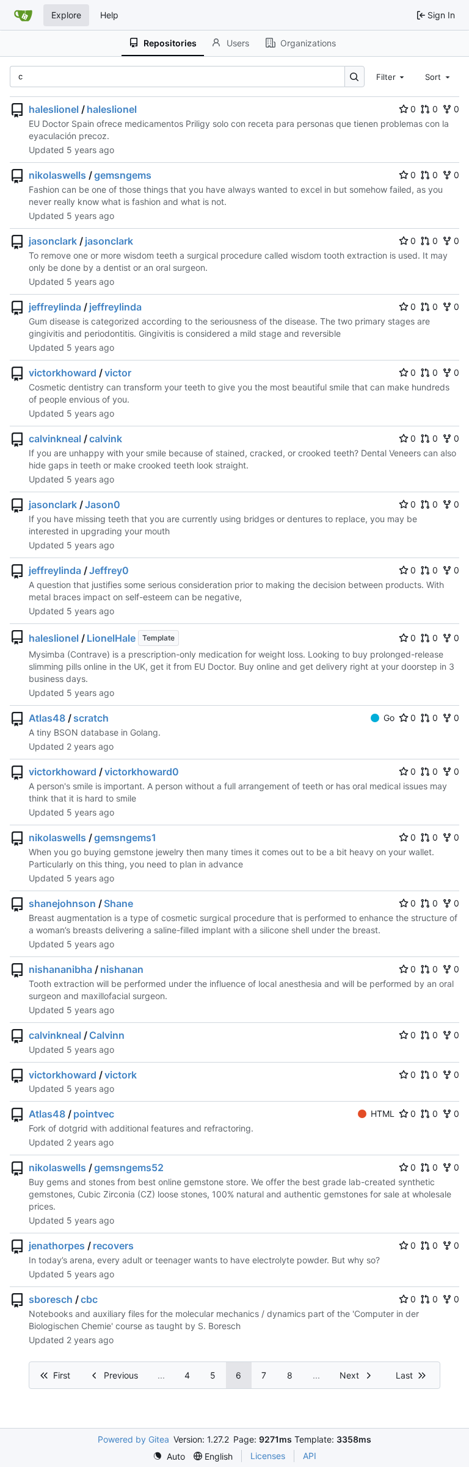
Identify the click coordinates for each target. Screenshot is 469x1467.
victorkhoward (62, 373)
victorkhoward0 (141, 772)
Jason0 (102, 504)
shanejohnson (62, 903)
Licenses (267, 1456)
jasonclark (53, 241)
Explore (66, 15)
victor (117, 373)
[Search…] (354, 76)
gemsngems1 (125, 837)
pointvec (93, 1114)
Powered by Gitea (133, 1439)
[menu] (169, 1456)
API (309, 1456)
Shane (118, 903)
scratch (91, 718)
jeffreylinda (55, 307)
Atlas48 (47, 718)
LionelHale (111, 638)
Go (389, 717)
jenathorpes (57, 1245)
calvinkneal (55, 438)
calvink (105, 438)
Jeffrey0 (109, 570)
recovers (113, 1245)
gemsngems (122, 175)
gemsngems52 (129, 1167)
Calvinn (107, 1035)
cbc (89, 1299)
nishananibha (60, 969)
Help (109, 15)
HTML (382, 1113)
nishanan (122, 969)
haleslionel (54, 109)
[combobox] (391, 76)
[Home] (23, 15)
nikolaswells (57, 175)
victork (120, 1075)
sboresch (51, 1299)
